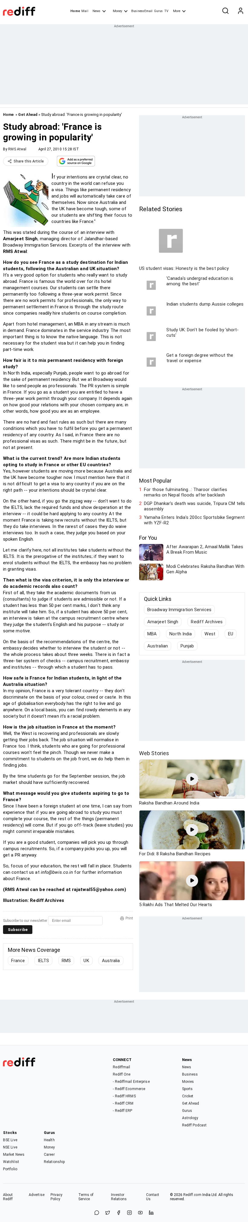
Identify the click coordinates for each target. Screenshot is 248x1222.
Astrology (190, 1118)
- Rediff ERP (122, 1111)
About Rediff (8, 1197)
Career (49, 1154)
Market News (13, 1154)
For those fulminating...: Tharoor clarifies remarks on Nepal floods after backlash (185, 492)
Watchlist (11, 1162)
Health (49, 1140)
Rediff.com (192, 1195)
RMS (66, 960)
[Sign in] (240, 11)
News (96, 11)
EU (230, 634)
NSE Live (10, 1147)
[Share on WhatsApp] (96, 1213)
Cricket (188, 1096)
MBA (152, 634)
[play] (192, 779)
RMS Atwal (17, 149)
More (176, 11)
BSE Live (10, 1140)
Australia (111, 960)
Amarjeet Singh (162, 621)
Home (75, 11)
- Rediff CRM (123, 1103)
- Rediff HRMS (124, 1096)
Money (117, 11)
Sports (187, 1089)
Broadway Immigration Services (179, 609)
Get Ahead (28, 114)
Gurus (158, 11)
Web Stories (154, 753)
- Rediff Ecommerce (129, 1089)
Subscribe (18, 929)
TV (166, 11)
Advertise (36, 1195)
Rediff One (121, 1074)
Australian (157, 646)
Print (129, 918)
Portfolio (10, 1169)
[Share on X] (107, 1213)
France (18, 960)
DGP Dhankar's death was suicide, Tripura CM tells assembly (194, 506)
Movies (188, 1081)
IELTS (43, 960)
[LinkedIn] (151, 1213)
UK (86, 960)
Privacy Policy (57, 1197)
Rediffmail (121, 1067)
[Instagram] (129, 1213)
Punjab (187, 646)
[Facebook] (118, 1213)
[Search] (225, 11)
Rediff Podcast (194, 1125)
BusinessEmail (141, 11)
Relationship (54, 1162)
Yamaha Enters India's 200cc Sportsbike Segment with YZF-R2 (194, 520)
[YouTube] (140, 1213)
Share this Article (29, 161)
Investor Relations (119, 1197)
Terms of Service (86, 1197)
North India (180, 634)
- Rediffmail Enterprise (131, 1081)
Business (190, 1074)
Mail (84, 11)
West (209, 634)
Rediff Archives (207, 621)
